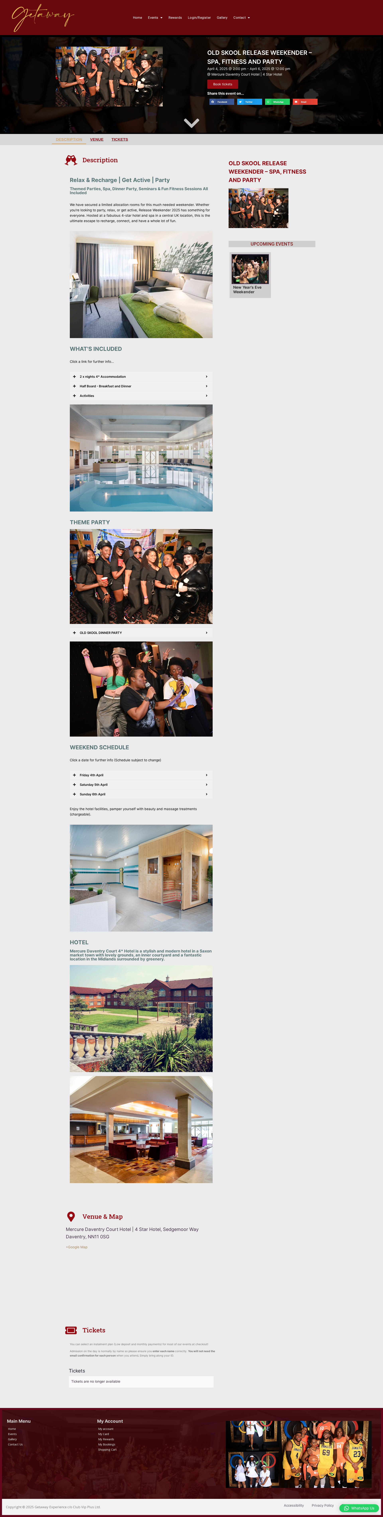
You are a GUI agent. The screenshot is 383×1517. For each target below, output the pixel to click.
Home (137, 18)
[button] (221, 102)
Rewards (175, 18)
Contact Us (15, 1444)
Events (153, 18)
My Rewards (106, 1439)
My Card (103, 1434)
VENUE (97, 139)
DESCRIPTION (69, 139)
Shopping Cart (107, 1449)
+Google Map (76, 1247)
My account (106, 1429)
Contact (239, 18)
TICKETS (120, 139)
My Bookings (106, 1444)
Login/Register (199, 18)
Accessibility (294, 1505)
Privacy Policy (323, 1505)
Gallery (222, 18)
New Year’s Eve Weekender (247, 289)
